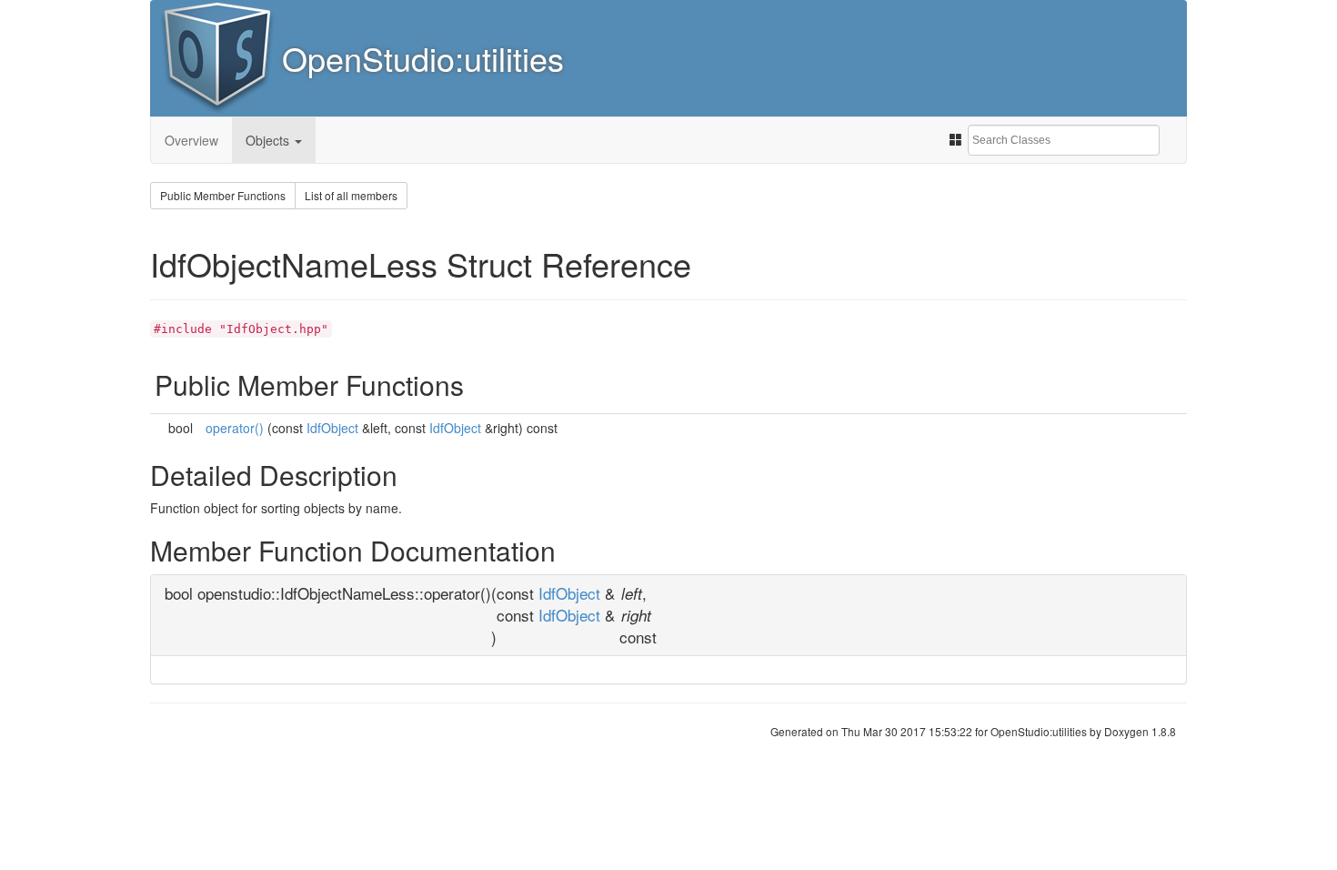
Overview (191, 140)
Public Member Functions (223, 195)
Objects (269, 140)
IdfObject (332, 428)
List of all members (351, 195)
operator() (235, 428)
